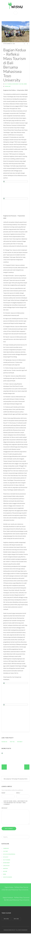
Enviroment (15, 83)
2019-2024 (16, 918)
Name (4, 793)
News (25, 83)
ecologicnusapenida (9, 854)
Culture (5, 851)
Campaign (6, 848)
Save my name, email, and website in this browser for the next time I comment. (15, 802)
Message (5, 808)
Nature (21, 83)
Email (18, 793)
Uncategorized (7, 877)
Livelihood (6, 865)
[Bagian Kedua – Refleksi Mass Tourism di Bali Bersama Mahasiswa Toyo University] (15, 31)
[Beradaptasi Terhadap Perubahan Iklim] (15, 764)
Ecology (5, 856)
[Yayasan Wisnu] (15, 5)
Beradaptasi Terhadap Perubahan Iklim (15, 779)
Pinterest (20, 741)
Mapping (5, 868)
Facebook (4, 741)
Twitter (12, 741)
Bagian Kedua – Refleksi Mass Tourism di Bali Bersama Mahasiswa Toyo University (15, 888)
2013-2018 (6, 918)
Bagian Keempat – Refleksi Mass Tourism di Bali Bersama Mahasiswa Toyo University (16, 899)
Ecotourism (8, 83)
